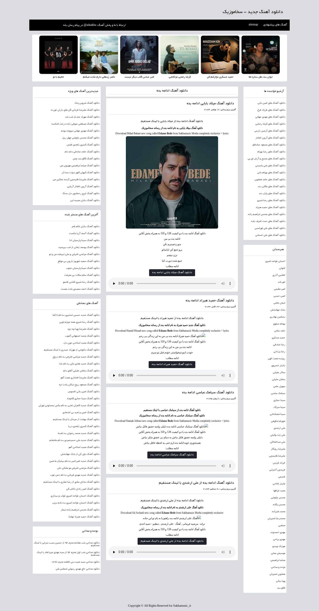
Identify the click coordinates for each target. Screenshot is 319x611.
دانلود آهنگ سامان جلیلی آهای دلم (81, 371)
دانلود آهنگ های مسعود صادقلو (269, 145)
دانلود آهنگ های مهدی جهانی (270, 117)
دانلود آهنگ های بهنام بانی (271, 172)
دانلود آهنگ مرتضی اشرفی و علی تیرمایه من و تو (74, 254)
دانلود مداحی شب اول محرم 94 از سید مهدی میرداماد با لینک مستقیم (68, 553)
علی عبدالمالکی (277, 442)
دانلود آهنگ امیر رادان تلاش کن (82, 489)
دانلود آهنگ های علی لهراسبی (270, 228)
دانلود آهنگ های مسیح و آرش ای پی (266, 159)
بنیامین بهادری (277, 317)
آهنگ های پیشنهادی (275, 25)
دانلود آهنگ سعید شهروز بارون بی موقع (78, 261)
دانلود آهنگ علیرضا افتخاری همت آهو (80, 378)
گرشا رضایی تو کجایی (180, 77)
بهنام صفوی (279, 324)
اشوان (282, 268)
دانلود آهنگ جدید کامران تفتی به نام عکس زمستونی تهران (69, 405)
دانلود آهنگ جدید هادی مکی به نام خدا (79, 364)
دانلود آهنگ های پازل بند (272, 193)
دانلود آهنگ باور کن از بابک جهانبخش (80, 454)
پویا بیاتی (280, 581)
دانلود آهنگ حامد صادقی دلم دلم (82, 152)
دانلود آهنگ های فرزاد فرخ (271, 110)
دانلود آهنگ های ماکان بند (271, 186)
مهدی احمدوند (277, 532)
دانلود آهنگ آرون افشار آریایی (83, 186)
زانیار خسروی (278, 365)
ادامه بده (182, 500)
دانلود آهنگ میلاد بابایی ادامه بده (210, 104)
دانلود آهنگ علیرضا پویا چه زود (83, 329)
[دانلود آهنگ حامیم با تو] (58, 55)
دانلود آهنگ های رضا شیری (271, 200)
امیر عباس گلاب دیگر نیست (139, 77)
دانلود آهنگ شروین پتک (86, 103)
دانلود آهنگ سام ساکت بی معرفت (81, 275)
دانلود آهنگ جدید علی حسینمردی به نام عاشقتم (74, 440)
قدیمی (281, 477)
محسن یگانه (279, 504)
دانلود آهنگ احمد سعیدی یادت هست (80, 289)
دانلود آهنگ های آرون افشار (270, 138)
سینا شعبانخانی (277, 414)
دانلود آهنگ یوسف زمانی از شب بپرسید (78, 247)
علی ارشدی (279, 428)
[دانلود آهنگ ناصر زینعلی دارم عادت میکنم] (99, 55)
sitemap (253, 25)
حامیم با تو (58, 77)
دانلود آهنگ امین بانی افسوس (83, 391)
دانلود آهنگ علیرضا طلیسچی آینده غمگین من (76, 179)
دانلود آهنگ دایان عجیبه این (84, 200)
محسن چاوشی (278, 497)
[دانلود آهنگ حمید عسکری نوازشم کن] (220, 55)
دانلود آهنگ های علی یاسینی (270, 165)
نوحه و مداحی (278, 567)
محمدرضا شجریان (276, 518)
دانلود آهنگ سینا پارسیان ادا (84, 240)
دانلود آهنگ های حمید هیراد (270, 207)
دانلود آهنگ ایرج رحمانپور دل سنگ (80, 193)
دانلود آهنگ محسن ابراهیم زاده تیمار (80, 510)
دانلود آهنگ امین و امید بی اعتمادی (80, 412)
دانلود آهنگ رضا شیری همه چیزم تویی (79, 322)
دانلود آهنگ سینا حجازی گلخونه (83, 398)
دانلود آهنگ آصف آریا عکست (84, 233)
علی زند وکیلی (277, 435)
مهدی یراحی (279, 539)
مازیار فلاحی (279, 484)
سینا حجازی (279, 400)
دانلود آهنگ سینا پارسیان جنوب (82, 268)
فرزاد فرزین (279, 463)
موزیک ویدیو (278, 546)
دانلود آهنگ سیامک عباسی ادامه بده (208, 393)
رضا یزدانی (279, 351)
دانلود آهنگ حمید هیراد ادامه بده (210, 301)
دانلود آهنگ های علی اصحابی (270, 235)
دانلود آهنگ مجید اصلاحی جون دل (81, 343)
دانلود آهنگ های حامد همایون (270, 179)
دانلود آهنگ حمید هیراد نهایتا (84, 517)
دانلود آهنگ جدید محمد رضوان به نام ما (78, 433)
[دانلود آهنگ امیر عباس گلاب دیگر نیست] (139, 55)
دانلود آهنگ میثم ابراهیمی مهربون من (79, 165)
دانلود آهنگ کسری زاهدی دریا (83, 426)
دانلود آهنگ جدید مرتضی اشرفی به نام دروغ (76, 357)
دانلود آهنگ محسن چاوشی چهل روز (80, 138)
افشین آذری (278, 275)
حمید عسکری (278, 338)
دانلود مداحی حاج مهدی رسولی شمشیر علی (77, 569)
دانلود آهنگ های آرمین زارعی (269, 131)
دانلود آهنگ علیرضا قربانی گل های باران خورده (75, 110)
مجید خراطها (279, 491)
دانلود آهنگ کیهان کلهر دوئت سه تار (80, 172)
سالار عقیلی (279, 372)
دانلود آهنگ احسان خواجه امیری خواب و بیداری (75, 496)
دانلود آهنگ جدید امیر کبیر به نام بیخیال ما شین (74, 461)
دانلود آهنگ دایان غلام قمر (85, 226)
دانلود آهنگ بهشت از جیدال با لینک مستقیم (76, 419)
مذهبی (281, 525)
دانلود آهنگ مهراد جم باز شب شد (82, 117)
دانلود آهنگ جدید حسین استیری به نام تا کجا (76, 315)
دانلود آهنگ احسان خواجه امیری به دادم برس (75, 503)
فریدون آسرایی (277, 470)
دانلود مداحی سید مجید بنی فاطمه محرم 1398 (75, 562)
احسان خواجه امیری (275, 261)
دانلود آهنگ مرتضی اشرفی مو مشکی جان (78, 468)
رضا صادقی (279, 345)
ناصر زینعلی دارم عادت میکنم (99, 77)
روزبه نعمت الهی (276, 358)
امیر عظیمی (279, 289)
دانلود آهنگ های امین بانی (271, 103)
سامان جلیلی (278, 379)
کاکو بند (281, 588)
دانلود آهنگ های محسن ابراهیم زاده (266, 214)
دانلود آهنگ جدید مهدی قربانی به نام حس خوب (74, 475)
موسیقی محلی (278, 553)
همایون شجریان (277, 574)
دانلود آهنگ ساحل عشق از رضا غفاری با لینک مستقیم (71, 482)
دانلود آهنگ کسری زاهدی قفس (83, 145)
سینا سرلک (279, 407)
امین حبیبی (279, 296)
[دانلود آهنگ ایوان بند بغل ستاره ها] (261, 55)
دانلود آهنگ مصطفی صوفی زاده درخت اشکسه (75, 124)
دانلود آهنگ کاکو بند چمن (86, 159)
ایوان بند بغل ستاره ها (261, 77)
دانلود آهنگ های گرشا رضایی (270, 124)
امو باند (281, 282)
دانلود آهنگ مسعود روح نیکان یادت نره (79, 385)
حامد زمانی (279, 331)
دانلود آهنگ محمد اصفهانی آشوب (82, 336)
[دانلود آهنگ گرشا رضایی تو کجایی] (180, 55)
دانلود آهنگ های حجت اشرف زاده (268, 221)
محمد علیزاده (278, 511)
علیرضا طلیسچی (277, 456)
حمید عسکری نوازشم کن (220, 77)
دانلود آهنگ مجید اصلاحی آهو (84, 447)
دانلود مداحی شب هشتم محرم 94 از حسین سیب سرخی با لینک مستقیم (66, 544)
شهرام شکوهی (278, 421)
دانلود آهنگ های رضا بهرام (271, 152)
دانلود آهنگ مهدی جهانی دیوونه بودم (80, 131)
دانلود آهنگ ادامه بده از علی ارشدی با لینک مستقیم (196, 483)
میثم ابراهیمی (277, 560)
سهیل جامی (279, 386)
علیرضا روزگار (278, 449)
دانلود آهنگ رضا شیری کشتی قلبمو (81, 282)
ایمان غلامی (279, 303)
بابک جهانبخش (277, 310)
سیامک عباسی (278, 393)
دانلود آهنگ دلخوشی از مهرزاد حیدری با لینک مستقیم (71, 350)
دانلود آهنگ (195, 121)
